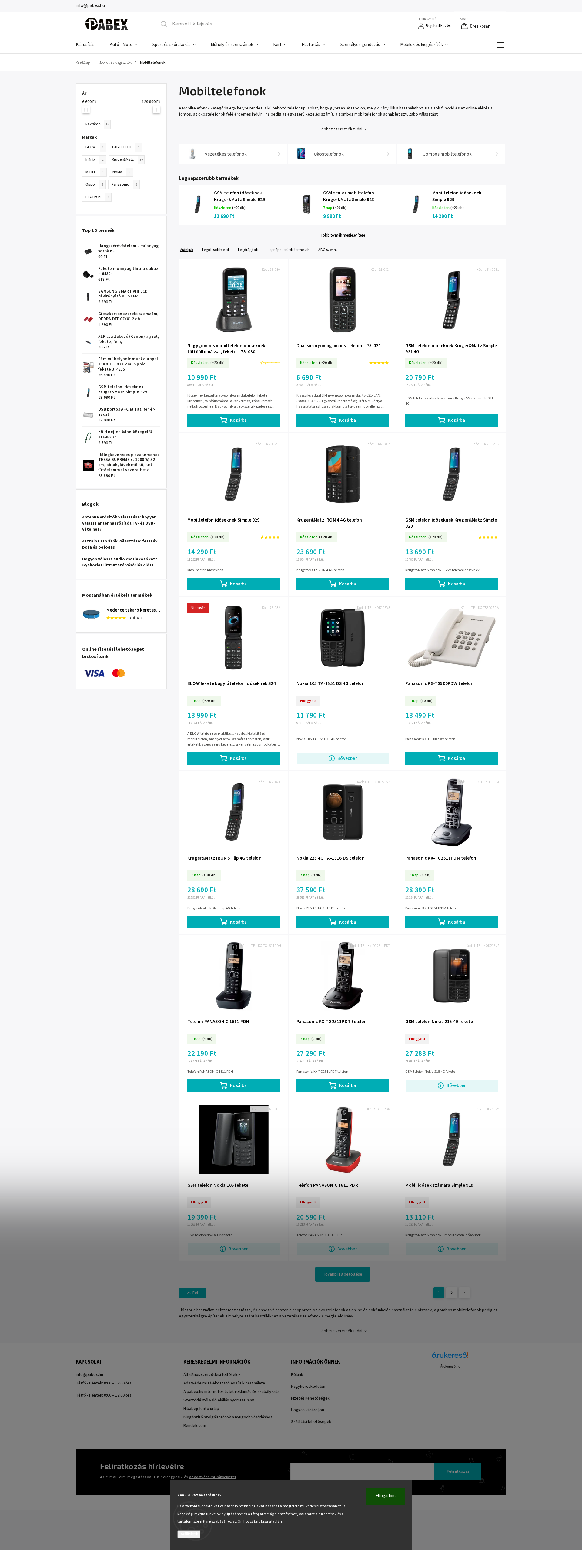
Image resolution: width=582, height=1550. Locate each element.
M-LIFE (94, 172)
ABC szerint (327, 250)
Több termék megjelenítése (342, 235)
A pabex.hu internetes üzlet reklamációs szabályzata (231, 1392)
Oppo (94, 184)
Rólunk (297, 1375)
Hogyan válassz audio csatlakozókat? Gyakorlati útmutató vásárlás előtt (119, 562)
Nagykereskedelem (308, 1387)
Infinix (94, 159)
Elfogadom (386, 1496)
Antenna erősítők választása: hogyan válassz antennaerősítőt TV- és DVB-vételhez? (119, 523)
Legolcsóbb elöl (215, 250)
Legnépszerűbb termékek (288, 250)
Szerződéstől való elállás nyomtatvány (218, 1400)
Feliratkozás (458, 1471)
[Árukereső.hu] (450, 1358)
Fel (195, 1293)
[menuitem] (89, 44)
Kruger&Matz (127, 159)
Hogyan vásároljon (307, 1410)
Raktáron (97, 124)
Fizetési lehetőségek (310, 1398)
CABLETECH (125, 147)
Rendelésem (194, 1426)
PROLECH (97, 197)
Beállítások (189, 1534)
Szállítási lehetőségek (311, 1422)
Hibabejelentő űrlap (201, 1409)
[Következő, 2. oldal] (451, 1292)
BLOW (94, 147)
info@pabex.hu (89, 1375)
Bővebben (347, 758)
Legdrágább (248, 250)
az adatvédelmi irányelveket (212, 1477)
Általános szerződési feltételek (212, 1375)
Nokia (121, 172)
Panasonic (124, 184)
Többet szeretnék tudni (340, 129)
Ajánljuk (186, 250)
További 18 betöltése (342, 1274)
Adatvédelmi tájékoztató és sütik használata (224, 1383)
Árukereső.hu (450, 1366)
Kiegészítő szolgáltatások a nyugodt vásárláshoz (228, 1417)
